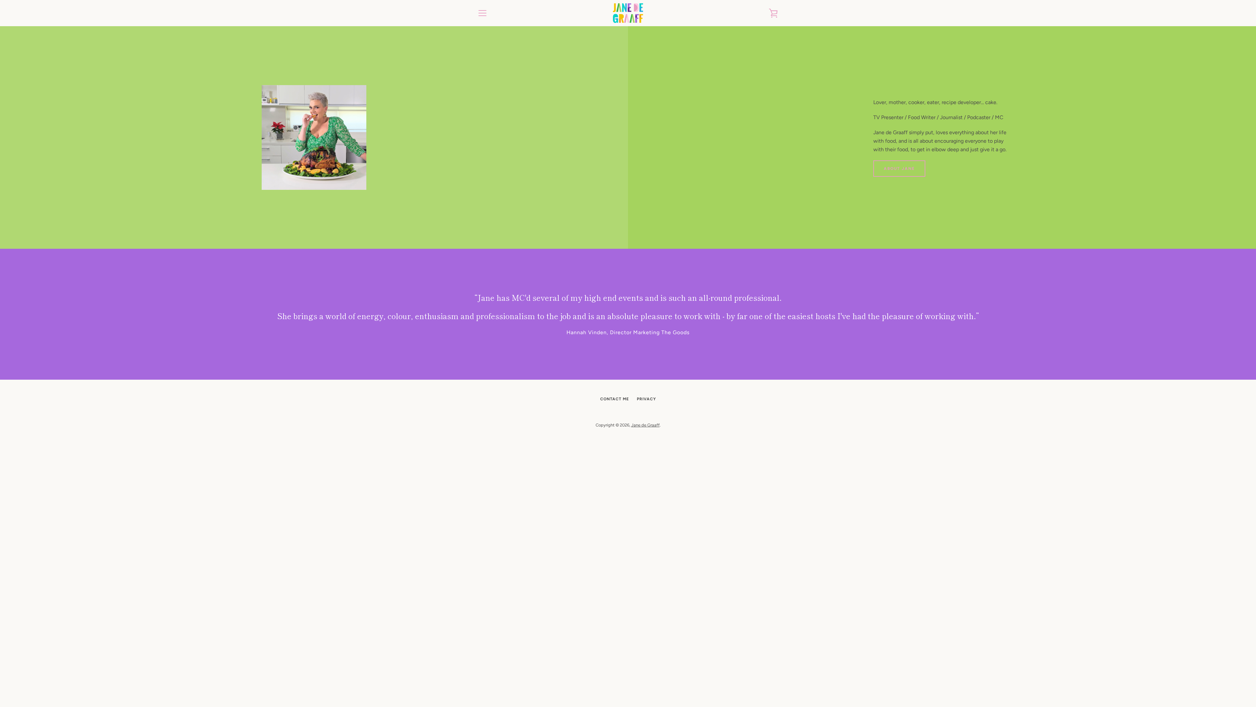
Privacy (646, 399)
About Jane (899, 168)
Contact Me (614, 399)
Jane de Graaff (645, 425)
